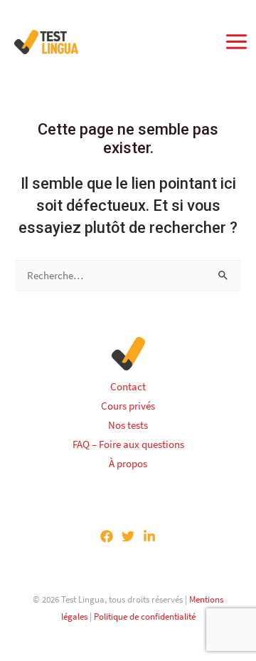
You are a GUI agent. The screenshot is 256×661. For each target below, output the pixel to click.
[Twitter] (128, 536)
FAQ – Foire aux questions (128, 444)
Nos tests (128, 425)
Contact (128, 386)
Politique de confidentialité (145, 616)
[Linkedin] (149, 536)
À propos (128, 463)
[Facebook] (106, 536)
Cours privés (128, 406)
